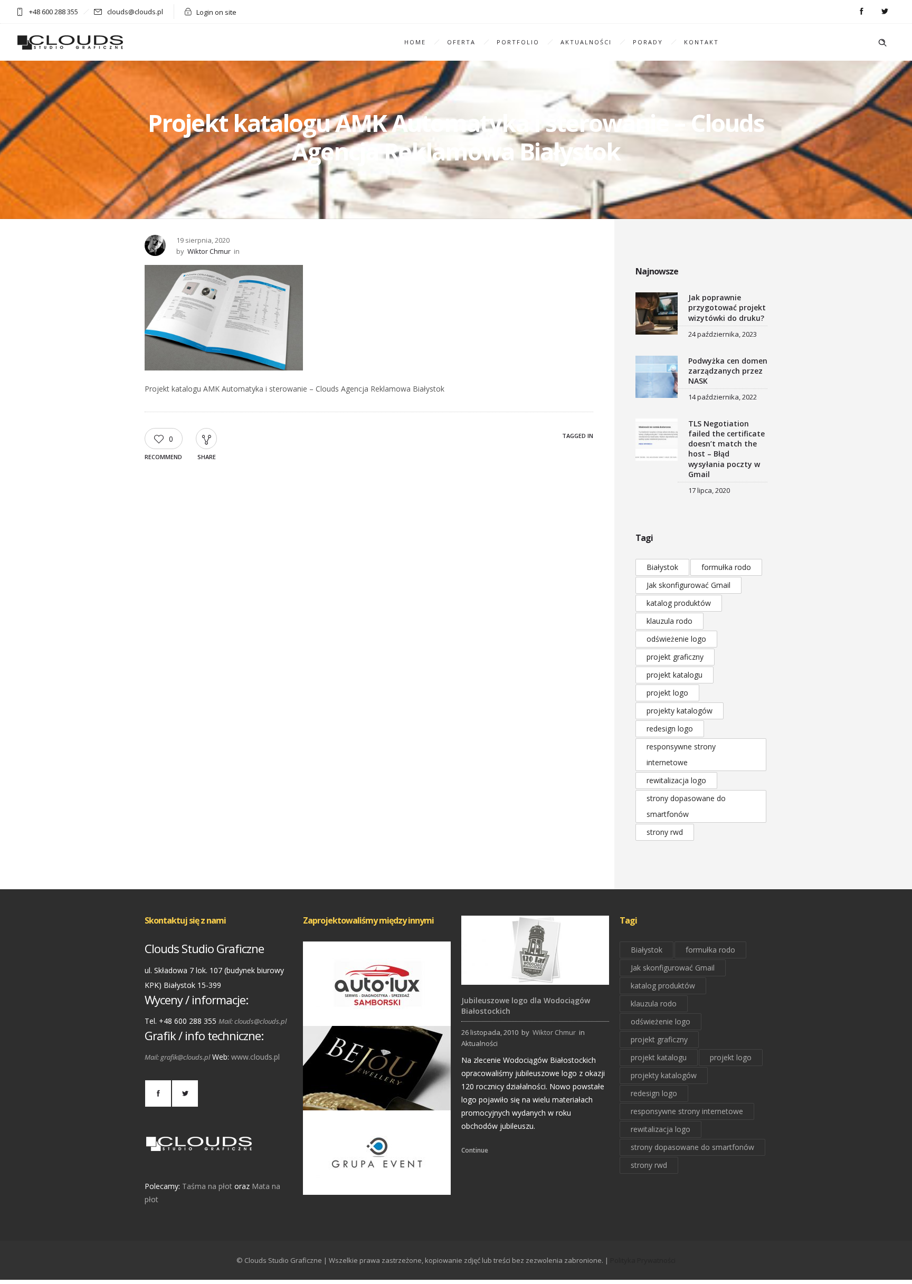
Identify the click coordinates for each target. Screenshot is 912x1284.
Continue (474, 1150)
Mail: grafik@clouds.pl (177, 1057)
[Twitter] (884, 11)
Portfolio (518, 42)
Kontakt (701, 42)
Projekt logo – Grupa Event (377, 1180)
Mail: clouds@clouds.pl (252, 1021)
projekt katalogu (674, 675)
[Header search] (882, 42)
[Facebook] (861, 11)
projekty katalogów (679, 711)
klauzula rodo (669, 621)
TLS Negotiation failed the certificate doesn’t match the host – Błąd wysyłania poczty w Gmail (726, 449)
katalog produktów (679, 603)
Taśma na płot (207, 1186)
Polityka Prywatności (643, 1260)
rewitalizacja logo (676, 780)
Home (415, 42)
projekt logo (667, 693)
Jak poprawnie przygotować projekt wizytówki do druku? (727, 307)
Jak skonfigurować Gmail (688, 585)
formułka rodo (726, 567)
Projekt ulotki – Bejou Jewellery (377, 1095)
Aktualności (586, 42)
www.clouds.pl (255, 1057)
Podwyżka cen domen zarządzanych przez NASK (727, 371)
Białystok (662, 567)
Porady (648, 42)
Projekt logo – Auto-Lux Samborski (376, 1011)
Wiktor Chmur (209, 251)
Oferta (461, 42)
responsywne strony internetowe (681, 754)
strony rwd (665, 832)
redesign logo (670, 729)
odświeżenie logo (676, 639)
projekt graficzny (675, 657)
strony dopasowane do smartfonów (686, 806)
